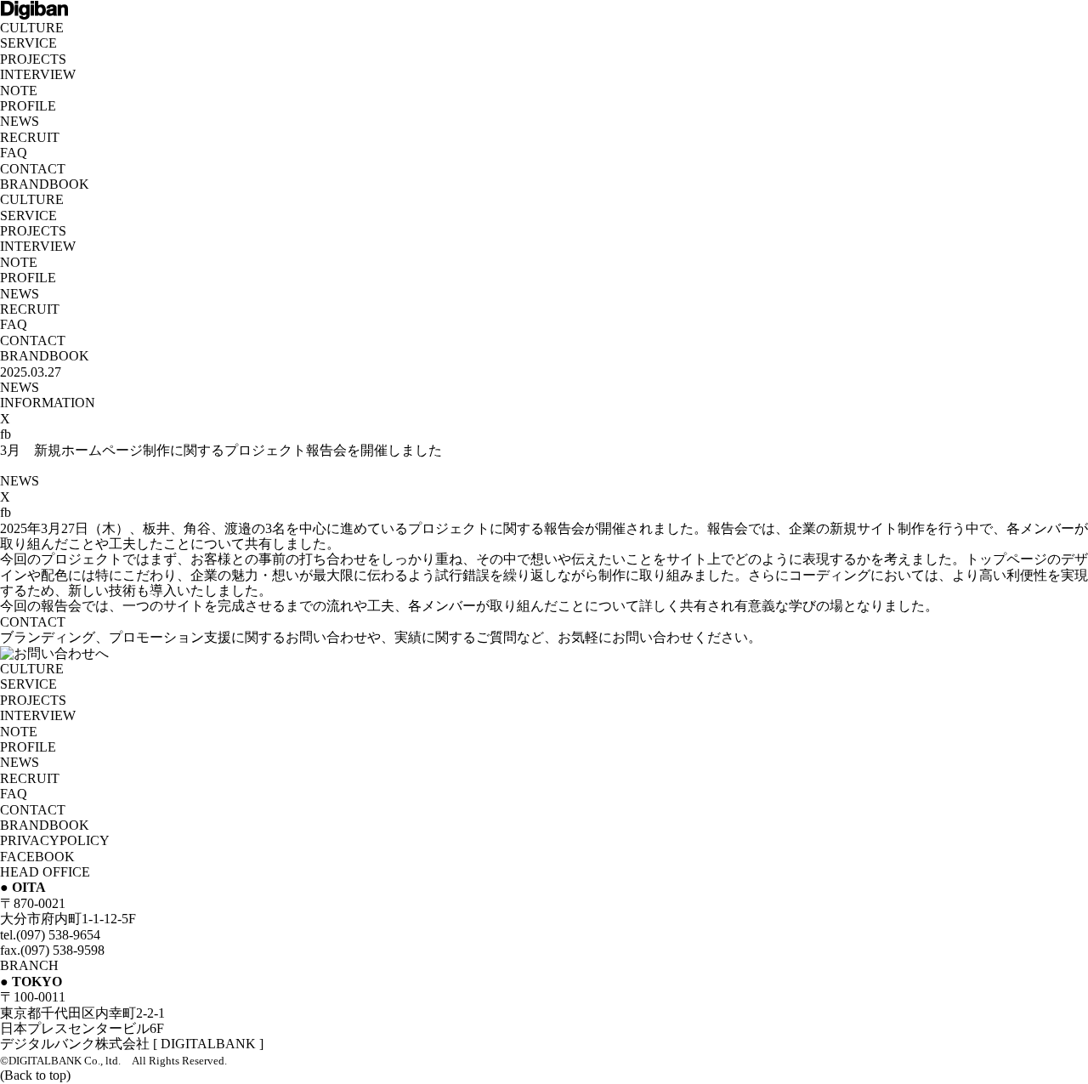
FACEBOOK (37, 856)
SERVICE (28, 43)
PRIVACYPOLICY (55, 840)
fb (5, 434)
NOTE (18, 90)
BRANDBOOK (44, 184)
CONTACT (32, 169)
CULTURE (32, 27)
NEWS (19, 121)
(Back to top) (35, 1075)
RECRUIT (30, 137)
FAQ (13, 152)
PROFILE (28, 106)
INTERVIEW (38, 74)
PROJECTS (33, 59)
